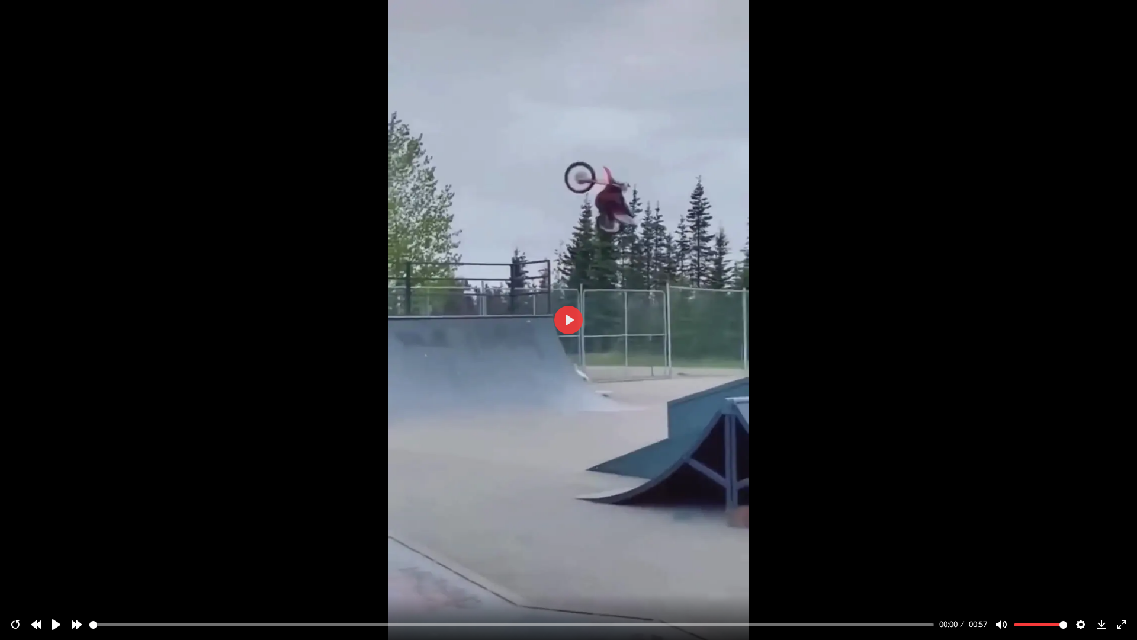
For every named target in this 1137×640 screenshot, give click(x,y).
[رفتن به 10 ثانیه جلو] (77, 624)
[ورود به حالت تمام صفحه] (1121, 624)
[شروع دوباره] (15, 624)
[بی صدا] (1001, 624)
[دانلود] (1101, 624)
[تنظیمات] (1080, 624)
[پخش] (56, 624)
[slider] (512, 625)
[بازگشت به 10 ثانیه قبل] (36, 624)
